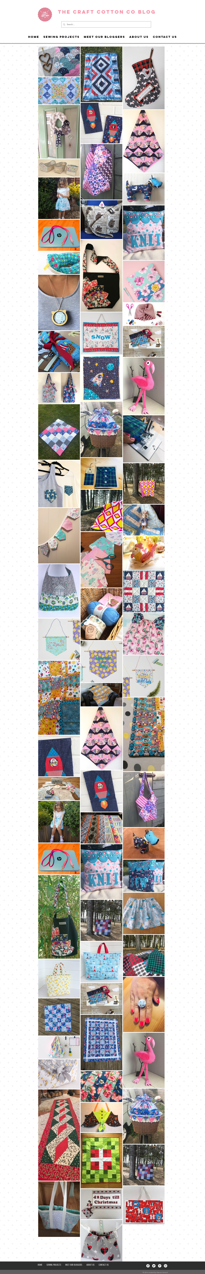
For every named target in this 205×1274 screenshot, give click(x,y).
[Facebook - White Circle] (148, 1265)
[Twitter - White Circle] (153, 1265)
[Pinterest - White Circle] (159, 1265)
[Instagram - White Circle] (165, 1265)
